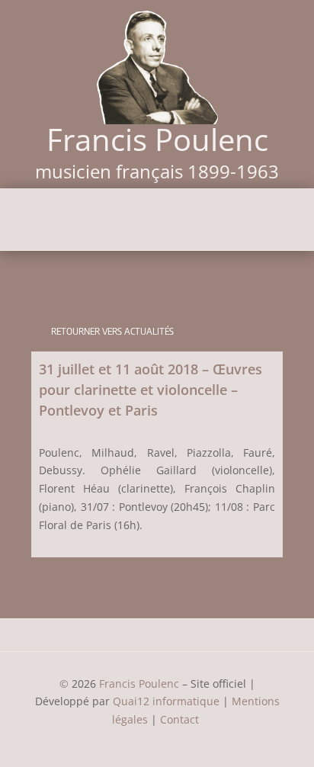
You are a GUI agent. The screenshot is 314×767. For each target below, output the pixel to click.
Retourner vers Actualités (112, 331)
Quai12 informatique (166, 701)
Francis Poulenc (139, 683)
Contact (181, 719)
